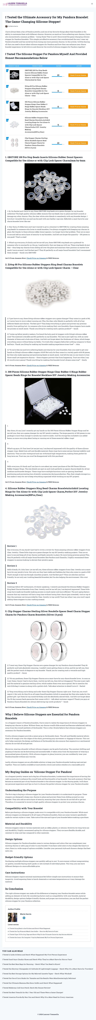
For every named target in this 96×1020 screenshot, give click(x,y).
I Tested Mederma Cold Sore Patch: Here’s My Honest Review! (26, 988)
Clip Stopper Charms (19, 611)
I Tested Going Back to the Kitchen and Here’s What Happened (29, 928)
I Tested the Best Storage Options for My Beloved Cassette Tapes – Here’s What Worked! (37, 974)
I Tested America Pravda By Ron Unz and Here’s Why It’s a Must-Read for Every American (37, 997)
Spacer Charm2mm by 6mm (69, 160)
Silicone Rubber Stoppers (22, 488)
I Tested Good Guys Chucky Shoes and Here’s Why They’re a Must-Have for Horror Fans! (37, 959)
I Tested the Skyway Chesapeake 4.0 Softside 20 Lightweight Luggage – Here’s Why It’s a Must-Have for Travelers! (47, 969)
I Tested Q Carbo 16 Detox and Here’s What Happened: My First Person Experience (34, 955)
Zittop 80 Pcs (15, 264)
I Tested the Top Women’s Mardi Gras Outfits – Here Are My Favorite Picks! (33, 931)
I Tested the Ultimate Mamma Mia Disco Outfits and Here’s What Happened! (32, 983)
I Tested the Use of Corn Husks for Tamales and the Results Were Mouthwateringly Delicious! (39, 978)
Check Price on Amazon (78, 75)
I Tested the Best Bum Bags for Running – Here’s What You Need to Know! (31, 964)
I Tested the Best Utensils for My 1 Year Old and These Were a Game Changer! (32, 992)
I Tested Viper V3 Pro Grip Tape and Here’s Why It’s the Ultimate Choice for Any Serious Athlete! (40, 934)
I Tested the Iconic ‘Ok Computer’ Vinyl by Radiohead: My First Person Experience (36, 937)
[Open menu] (92, 3)
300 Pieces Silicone (18, 371)
